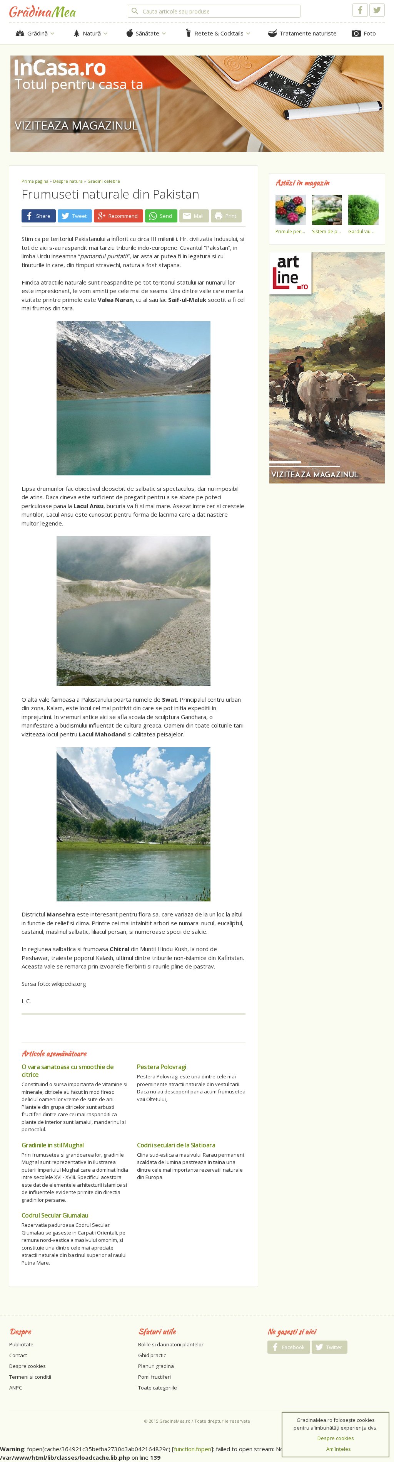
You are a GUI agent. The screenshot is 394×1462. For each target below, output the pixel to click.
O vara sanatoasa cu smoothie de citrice (68, 1071)
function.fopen (192, 1449)
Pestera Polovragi (161, 1067)
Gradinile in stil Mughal (53, 1145)
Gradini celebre (103, 181)
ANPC (15, 1387)
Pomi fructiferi (154, 1376)
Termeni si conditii (30, 1376)
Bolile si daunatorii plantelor (171, 1344)
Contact (18, 1355)
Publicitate (21, 1344)
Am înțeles (338, 1448)
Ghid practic (152, 1355)
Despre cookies (27, 1366)
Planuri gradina (156, 1366)
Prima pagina (35, 181)
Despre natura (68, 181)
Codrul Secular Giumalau (55, 1215)
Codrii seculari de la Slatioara (176, 1145)
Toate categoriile (157, 1387)
